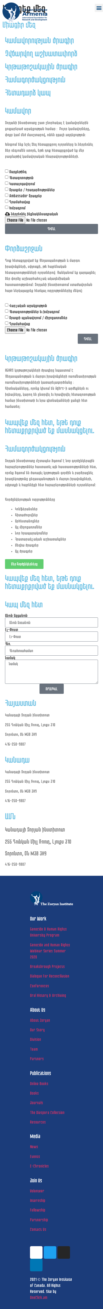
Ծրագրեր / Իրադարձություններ (32, 189)
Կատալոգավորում (22, 183)
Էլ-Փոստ (11, 629)
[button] (99, 8)
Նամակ (10, 657)
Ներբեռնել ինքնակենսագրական (34, 213)
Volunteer (37, 1190)
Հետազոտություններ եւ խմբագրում (34, 311)
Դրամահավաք (19, 201)
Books (34, 1093)
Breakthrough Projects (47, 966)
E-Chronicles (39, 1166)
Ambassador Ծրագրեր (25, 195)
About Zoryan (40, 1020)
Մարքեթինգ (17, 171)
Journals (36, 1102)
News (34, 1146)
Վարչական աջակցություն (28, 305)
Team (34, 1049)
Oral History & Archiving (48, 995)
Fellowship (37, 1209)
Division (35, 1039)
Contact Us (38, 1229)
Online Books (39, 1083)
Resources (38, 1122)
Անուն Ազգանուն (16, 615)
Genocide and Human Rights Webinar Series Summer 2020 (50, 950)
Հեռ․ (8, 643)
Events (35, 1156)
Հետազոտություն (21, 177)
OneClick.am (38, 1297)
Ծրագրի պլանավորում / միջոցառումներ (38, 317)
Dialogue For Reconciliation (49, 976)
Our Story (37, 1029)
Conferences (39, 985)
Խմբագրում (17, 207)
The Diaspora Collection (47, 1112)
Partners (37, 1058)
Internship (37, 1200)
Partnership (39, 1219)
